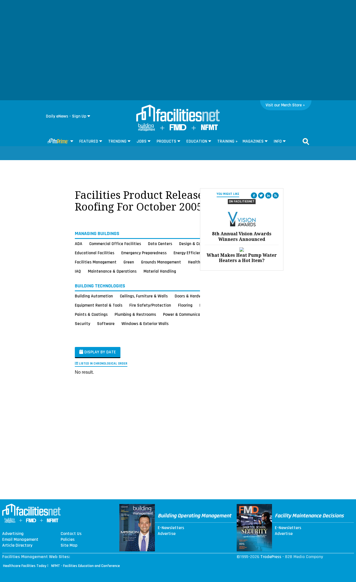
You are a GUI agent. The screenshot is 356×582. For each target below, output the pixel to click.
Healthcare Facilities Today (24, 566)
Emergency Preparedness (144, 253)
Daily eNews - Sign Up (66, 116)
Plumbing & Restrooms (135, 314)
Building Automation (94, 296)
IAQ (78, 271)
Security (82, 323)
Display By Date (99, 352)
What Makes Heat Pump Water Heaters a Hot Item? (242, 258)
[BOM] (146, 130)
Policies (68, 539)
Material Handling (160, 271)
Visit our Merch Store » (285, 105)
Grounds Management (161, 262)
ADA (78, 243)
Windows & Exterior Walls (145, 323)
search (306, 141)
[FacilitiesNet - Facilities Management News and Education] (178, 114)
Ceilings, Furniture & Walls (144, 296)
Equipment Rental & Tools (98, 305)
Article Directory (17, 545)
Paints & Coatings (91, 314)
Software (106, 323)
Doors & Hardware (191, 296)
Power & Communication (185, 314)
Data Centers (160, 243)
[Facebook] (254, 195)
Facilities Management (96, 262)
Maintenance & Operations (112, 271)
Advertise (166, 534)
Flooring (185, 305)
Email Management (20, 539)
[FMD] (178, 129)
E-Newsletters (171, 528)
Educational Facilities (94, 253)
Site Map (69, 545)
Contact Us (71, 534)
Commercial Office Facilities (115, 243)
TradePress (270, 557)
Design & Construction (199, 243)
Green (128, 262)
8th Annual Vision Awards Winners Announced (241, 236)
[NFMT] (209, 129)
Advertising (13, 534)
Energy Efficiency (189, 253)
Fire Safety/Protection (150, 305)
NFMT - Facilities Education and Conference (85, 566)
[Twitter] (261, 195)
